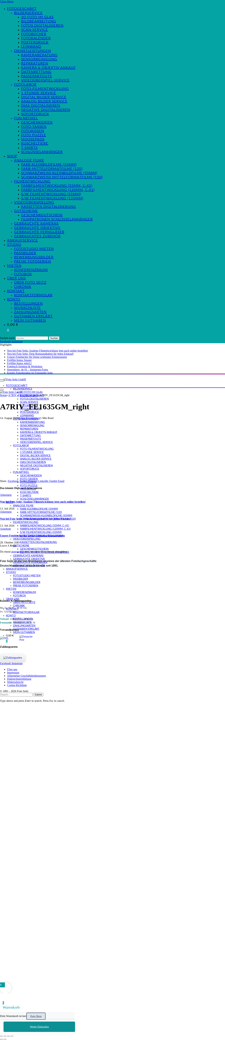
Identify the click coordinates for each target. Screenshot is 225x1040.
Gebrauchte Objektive (37, 228)
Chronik (22, 287)
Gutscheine (26, 211)
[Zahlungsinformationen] (12, 657)
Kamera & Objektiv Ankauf (48, 68)
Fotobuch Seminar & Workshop (24, 366)
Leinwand (31, 46)
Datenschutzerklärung (19, 678)
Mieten (14, 266)
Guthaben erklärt (33, 316)
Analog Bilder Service (44, 101)
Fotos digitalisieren (42, 25)
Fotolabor (25, 84)
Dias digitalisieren (40, 105)
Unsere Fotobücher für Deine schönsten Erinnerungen (37, 356)
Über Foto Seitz (30, 282)
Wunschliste (27, 308)
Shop (12, 156)
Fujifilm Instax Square (19, 360)
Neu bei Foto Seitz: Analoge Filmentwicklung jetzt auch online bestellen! (47, 350)
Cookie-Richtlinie (17, 685)
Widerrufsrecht (15, 682)
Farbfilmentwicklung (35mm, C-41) (56, 185)
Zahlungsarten (30, 312)
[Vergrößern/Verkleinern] (1, 1036)
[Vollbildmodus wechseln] (5, 1036)
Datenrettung (36, 72)
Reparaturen (34, 63)
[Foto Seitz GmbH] (15, 379)
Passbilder (25, 253)
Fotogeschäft (22, 9)
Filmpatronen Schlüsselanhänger (57, 219)
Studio (14, 244)
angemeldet (17, 551)
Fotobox (23, 274)
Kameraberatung (39, 55)
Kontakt (16, 291)
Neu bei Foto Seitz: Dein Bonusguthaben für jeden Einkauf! (40, 353)
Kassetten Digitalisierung (48, 207)
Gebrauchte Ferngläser (39, 232)
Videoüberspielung (34, 202)
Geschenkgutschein (42, 215)
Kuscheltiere (34, 143)
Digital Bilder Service (43, 97)
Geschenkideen (37, 122)
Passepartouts (36, 76)
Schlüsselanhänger (42, 152)
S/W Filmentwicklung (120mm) (52, 198)
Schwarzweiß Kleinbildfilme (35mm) (59, 173)
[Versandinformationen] (8, 638)
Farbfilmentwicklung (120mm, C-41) (58, 190)
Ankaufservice (22, 240)
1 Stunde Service (38, 93)
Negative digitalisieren (45, 110)
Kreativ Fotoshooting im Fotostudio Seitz (30, 372)
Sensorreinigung (39, 59)
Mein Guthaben (30, 320)
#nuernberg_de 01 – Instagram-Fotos (27, 369)
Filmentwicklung (32, 181)
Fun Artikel (26, 118)
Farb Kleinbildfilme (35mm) (49, 164)
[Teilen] (8, 1036)
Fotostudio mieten (34, 249)
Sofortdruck (35, 114)
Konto (13, 299)
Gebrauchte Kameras (36, 223)
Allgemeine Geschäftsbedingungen (26, 675)
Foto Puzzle (33, 135)
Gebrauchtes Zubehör (37, 236)
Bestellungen (28, 303)
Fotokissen (32, 131)
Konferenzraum (31, 270)
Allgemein (6, 494)
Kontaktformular (33, 295)
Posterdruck (35, 42)
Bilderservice (28, 13)
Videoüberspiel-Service (45, 80)
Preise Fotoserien (32, 261)
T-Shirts (29, 148)
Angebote (5, 528)
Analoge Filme (29, 160)
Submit (38, 694)
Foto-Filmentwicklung (45, 89)
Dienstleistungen (32, 51)
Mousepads (32, 139)
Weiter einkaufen (39, 1026)
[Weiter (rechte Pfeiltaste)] (5, 1039)
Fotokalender (36, 38)
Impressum (13, 672)
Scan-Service (34, 30)
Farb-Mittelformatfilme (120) (51, 169)
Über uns (16, 278)
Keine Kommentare (29, 418)
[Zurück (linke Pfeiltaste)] (1, 1039)
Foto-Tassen (33, 126)
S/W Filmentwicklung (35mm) (51, 194)
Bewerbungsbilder (34, 257)
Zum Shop (36, 1016)
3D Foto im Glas (37, 17)
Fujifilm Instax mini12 (19, 363)
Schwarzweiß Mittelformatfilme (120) (62, 177)
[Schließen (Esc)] (12, 1036)
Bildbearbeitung (38, 21)
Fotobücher (33, 34)
